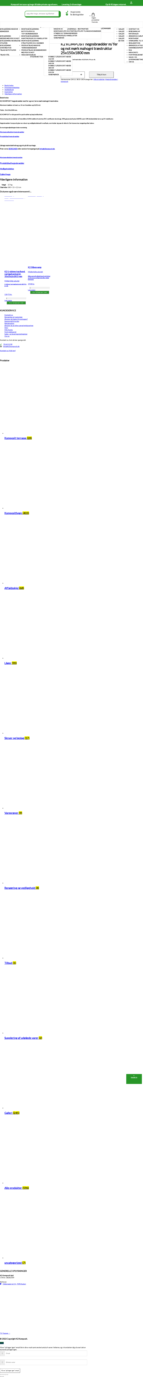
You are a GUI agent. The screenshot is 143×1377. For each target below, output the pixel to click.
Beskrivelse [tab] (8, 85)
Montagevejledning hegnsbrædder (12, 132)
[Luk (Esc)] (7, 1374)
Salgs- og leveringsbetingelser (15, 334)
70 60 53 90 (75, 12)
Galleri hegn (5, 174)
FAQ (130, 50)
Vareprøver (53, 74)
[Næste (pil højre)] (3, 1376)
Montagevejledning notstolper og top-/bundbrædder (30, 31)
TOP (2, 1343)
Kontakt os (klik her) (8, 351)
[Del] (5, 1374)
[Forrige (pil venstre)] (1, 1376)
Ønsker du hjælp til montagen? (16, 319)
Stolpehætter (36, 57)
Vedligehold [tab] (9, 89)
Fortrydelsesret (10, 332)
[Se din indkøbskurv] (93, 16)
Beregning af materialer (13, 317)
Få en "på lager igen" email (16, 302)
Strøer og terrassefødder (65, 33)
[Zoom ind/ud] (1, 1374)
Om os (131, 62)
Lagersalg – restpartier (77, 29)
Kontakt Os (134, 1077)
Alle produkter (99, 79)
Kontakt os (134, 29)
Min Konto (133, 52)
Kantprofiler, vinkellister (65, 35)
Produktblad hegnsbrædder (9, 136)
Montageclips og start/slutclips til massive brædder (77, 31)
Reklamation (134, 43)
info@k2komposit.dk (47, 149)
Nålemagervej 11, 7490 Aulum (14, 1284)
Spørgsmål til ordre (11, 321)
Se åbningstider (77, 14)
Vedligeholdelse (28, 55)
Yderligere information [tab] (13, 94)
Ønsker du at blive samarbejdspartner (18, 325)
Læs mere (8, 300)
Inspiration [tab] (8, 92)
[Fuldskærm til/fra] (3, 1374)
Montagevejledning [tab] (11, 87)
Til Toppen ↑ (5, 1333)
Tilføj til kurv (101, 75)
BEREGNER (13, 149)
